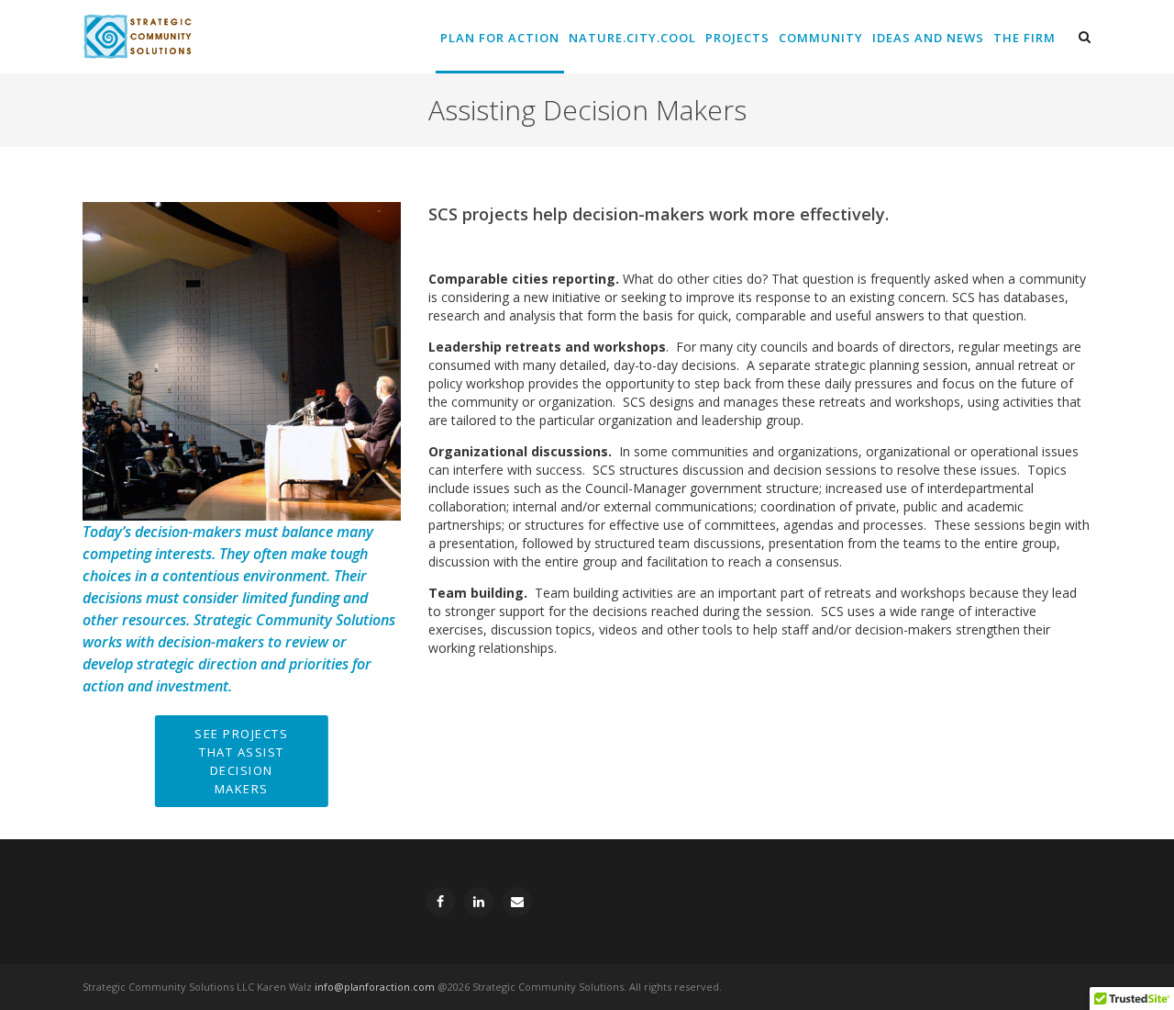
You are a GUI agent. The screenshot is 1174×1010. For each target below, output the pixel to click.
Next (411, 361)
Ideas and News (928, 37)
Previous (72, 361)
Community (821, 37)
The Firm (1024, 37)
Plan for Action (499, 37)
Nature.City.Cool (632, 37)
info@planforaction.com (375, 986)
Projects (737, 37)
